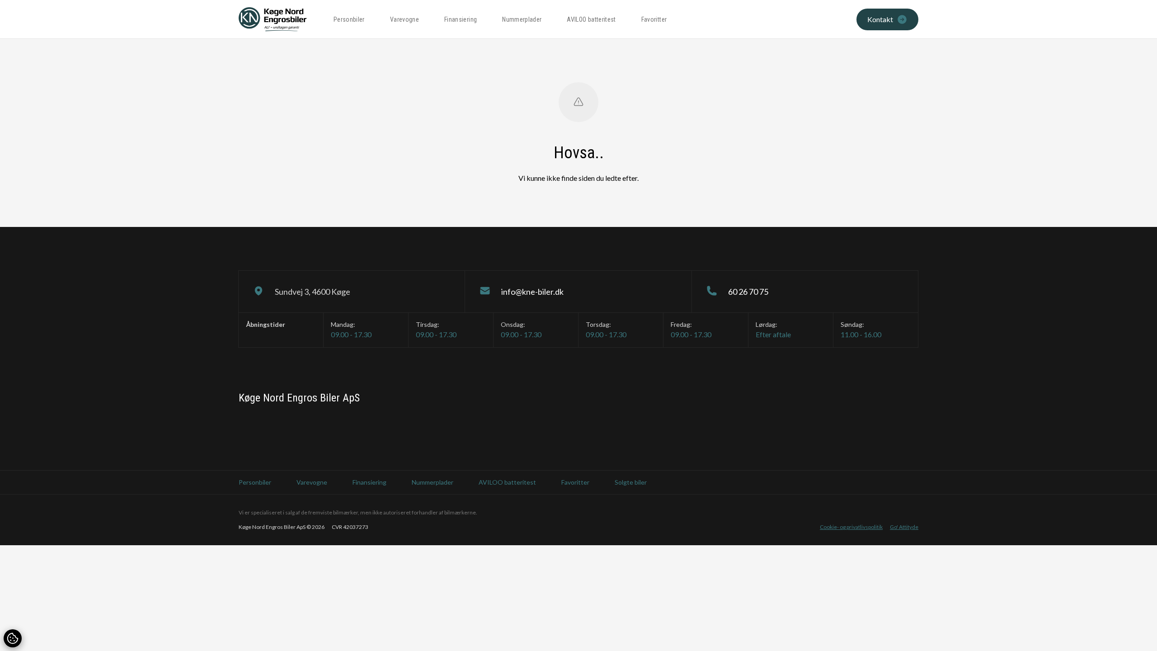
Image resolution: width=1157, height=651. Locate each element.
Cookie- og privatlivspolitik (851, 527)
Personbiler (349, 19)
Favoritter (654, 19)
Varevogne (404, 19)
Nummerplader (521, 19)
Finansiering (460, 19)
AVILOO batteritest (591, 19)
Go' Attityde (904, 527)
